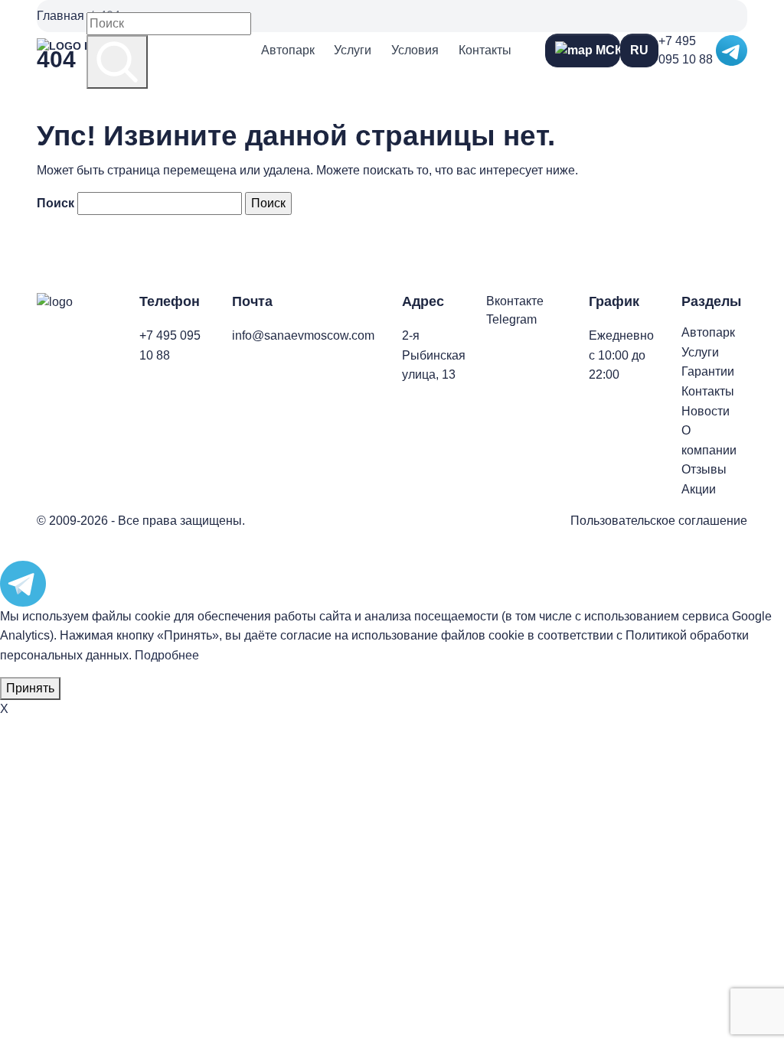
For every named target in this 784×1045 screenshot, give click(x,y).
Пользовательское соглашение (658, 520)
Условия (415, 50)
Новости (705, 411)
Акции (698, 489)
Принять (30, 688)
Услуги (352, 50)
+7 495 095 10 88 (685, 50)
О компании (709, 440)
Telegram (511, 319)
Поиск (55, 203)
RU (639, 50)
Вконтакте (515, 301)
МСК (606, 50)
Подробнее (167, 655)
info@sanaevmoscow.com (303, 335)
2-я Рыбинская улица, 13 (434, 355)
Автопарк (288, 50)
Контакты (485, 50)
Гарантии (707, 371)
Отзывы (704, 469)
